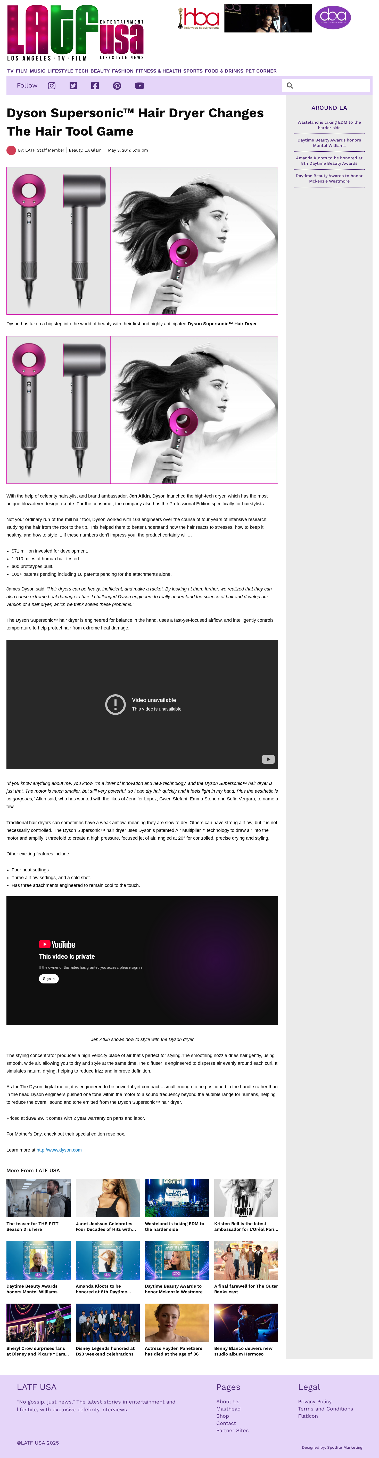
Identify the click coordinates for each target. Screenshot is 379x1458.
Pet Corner (261, 71)
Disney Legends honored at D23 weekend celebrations (105, 1351)
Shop (222, 1416)
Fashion (123, 71)
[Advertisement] (269, 48)
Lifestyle (60, 71)
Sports (193, 71)
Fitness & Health (158, 71)
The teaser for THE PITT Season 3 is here (32, 1226)
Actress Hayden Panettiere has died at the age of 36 (173, 1351)
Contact (226, 1423)
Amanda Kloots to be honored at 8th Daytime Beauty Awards (101, 1289)
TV (10, 71)
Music (37, 71)
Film (22, 71)
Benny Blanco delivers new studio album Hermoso (243, 1351)
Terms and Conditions (325, 1409)
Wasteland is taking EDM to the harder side (174, 1226)
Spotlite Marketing (344, 1447)
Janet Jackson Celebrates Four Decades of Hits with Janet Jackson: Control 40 (104, 1226)
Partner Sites (232, 1430)
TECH (81, 71)
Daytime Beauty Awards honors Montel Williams (31, 1288)
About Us (228, 1401)
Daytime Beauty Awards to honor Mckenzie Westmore (174, 1288)
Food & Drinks (224, 71)
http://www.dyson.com (59, 1150)
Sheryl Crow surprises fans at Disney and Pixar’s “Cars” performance (36, 1351)
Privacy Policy (315, 1401)
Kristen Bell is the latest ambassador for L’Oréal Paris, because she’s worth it (246, 1226)
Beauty (100, 71)
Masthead (228, 1409)
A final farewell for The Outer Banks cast (246, 1288)
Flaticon (308, 1416)
